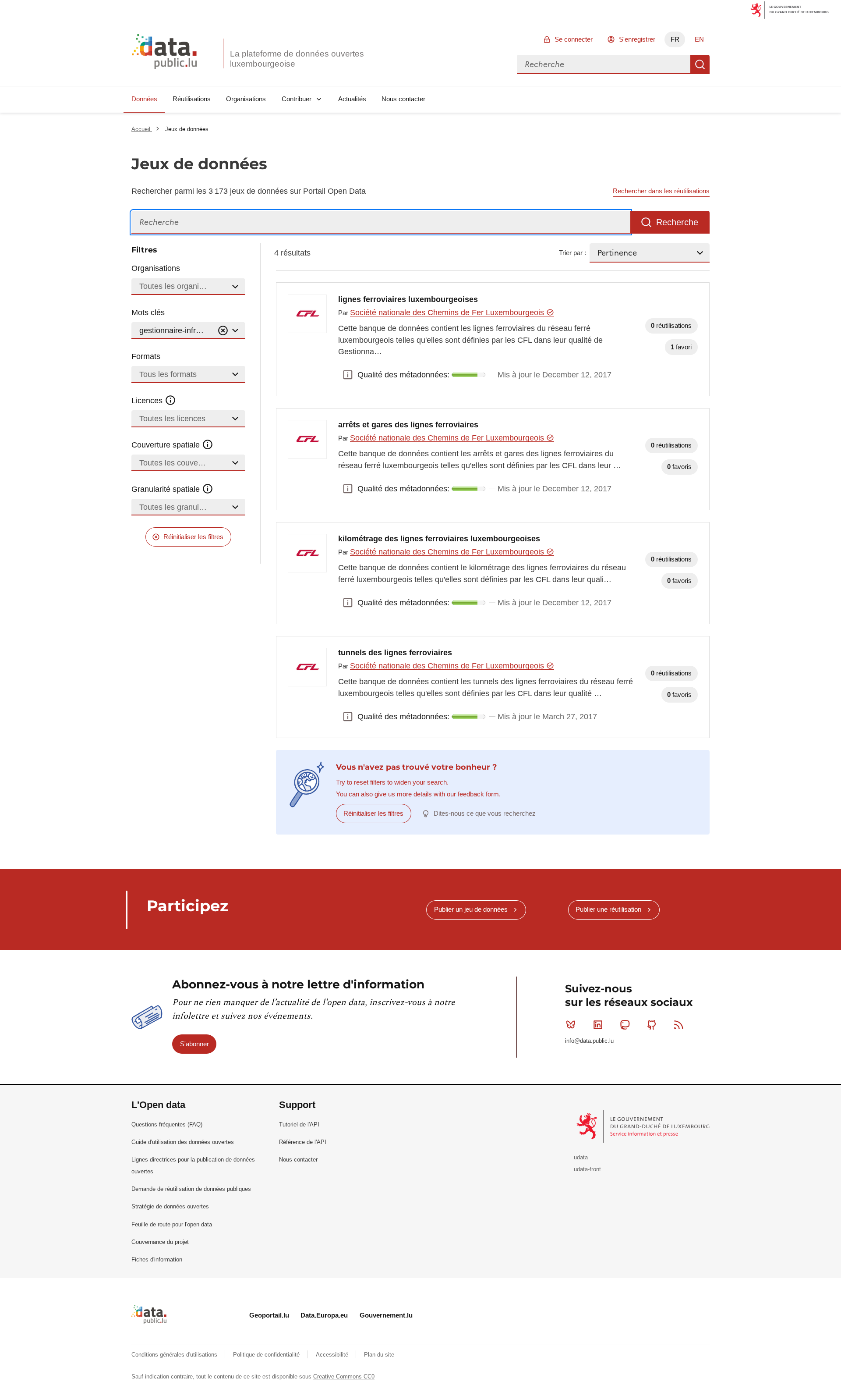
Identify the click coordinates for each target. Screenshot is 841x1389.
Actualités (352, 99)
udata (581, 1157)
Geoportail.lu (269, 1315)
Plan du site (379, 1354)
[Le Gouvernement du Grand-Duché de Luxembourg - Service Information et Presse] (644, 1126)
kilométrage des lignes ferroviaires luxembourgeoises (439, 538)
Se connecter (574, 39)
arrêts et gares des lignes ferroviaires (408, 424)
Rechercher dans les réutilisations (661, 191)
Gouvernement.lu (386, 1315)
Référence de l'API (302, 1142)
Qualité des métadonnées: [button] (347, 374)
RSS (679, 1024)
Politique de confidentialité (267, 1354)
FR (675, 39)
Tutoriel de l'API (299, 1124)
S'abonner (194, 1044)
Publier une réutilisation (608, 909)
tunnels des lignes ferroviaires (395, 652)
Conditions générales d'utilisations (175, 1354)
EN (699, 39)
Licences (148, 400)
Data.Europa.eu (324, 1315)
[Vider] (223, 330)
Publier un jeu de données (471, 909)
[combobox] (603, 64)
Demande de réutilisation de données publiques (191, 1189)
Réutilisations (192, 99)
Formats (145, 356)
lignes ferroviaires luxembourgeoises (408, 299)
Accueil (141, 129)
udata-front (587, 1169)
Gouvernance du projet (160, 1242)
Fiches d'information (156, 1259)
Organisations (246, 99)
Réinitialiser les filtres (193, 536)
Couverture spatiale (166, 445)
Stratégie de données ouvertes (170, 1206)
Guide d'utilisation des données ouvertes (182, 1142)
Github (651, 1024)
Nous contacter (403, 99)
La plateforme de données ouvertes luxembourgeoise (297, 58)
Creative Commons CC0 (344, 1376)
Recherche (700, 64)
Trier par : (572, 252)
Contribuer (296, 99)
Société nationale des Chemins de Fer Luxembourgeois (448, 312)
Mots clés (148, 312)
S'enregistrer (637, 39)
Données (144, 99)
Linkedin (598, 1024)
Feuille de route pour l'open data (171, 1224)
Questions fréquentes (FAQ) (166, 1124)
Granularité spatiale (166, 489)
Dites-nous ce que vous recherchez (485, 813)
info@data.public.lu (589, 1040)
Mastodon (624, 1024)
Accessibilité (333, 1354)
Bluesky (570, 1024)
